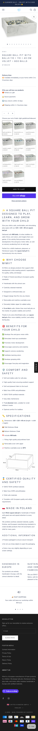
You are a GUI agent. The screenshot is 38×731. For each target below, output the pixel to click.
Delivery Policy (7, 663)
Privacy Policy (6, 653)
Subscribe (10, 638)
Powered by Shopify (24, 712)
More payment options (19, 201)
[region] (19, 598)
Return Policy (6, 660)
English (18, 708)
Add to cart (19, 189)
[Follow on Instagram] (9, 698)
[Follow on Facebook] (3, 698)
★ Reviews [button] (36, 367)
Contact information (8, 650)
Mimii (4, 51)
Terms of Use (6, 657)
